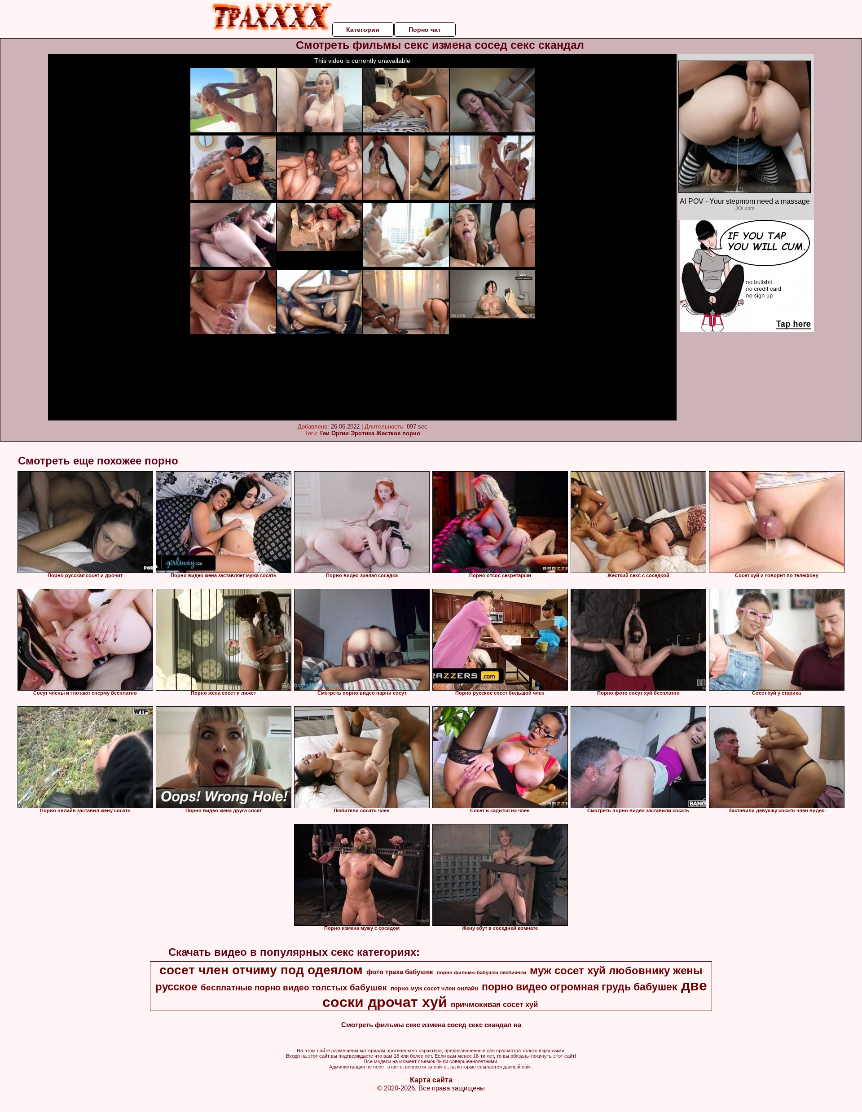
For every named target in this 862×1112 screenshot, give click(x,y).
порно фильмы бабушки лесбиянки (481, 972)
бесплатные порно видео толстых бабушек (294, 987)
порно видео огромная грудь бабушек (579, 987)
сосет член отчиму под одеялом (261, 970)
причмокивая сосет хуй (494, 1004)
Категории (362, 29)
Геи (325, 433)
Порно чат (425, 29)
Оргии (340, 433)
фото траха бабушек (399, 972)
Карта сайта (431, 1080)
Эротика (362, 433)
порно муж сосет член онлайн (434, 988)
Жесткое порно (398, 433)
